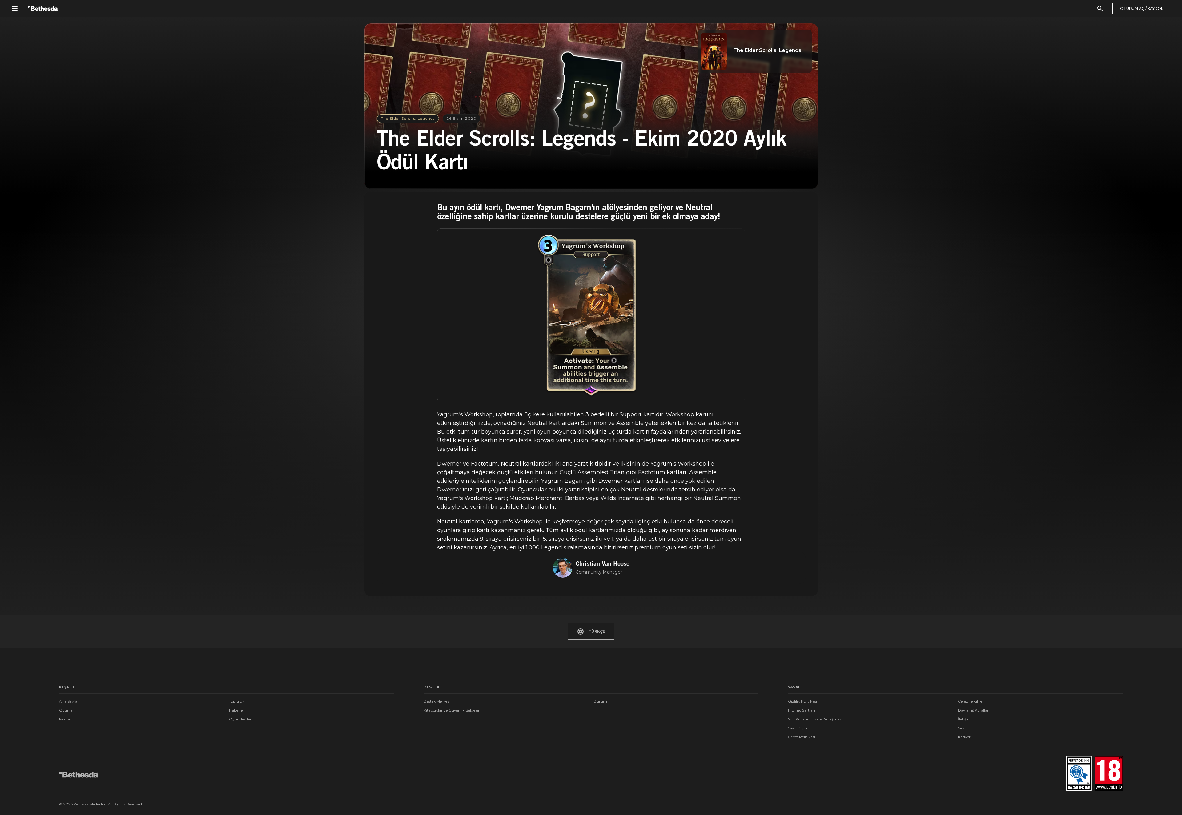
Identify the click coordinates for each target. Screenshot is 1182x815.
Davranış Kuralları (974, 710)
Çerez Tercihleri (971, 701)
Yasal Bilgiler (799, 728)
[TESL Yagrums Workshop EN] (591, 315)
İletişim (964, 719)
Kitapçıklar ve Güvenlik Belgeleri (452, 710)
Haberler (236, 710)
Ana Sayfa (68, 701)
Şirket (963, 728)
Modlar (65, 719)
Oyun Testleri (240, 719)
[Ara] (1100, 8)
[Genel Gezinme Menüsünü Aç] (14, 8)
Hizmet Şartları (801, 710)
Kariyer (964, 737)
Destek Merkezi (437, 701)
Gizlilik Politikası (802, 701)
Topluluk (236, 701)
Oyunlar (66, 710)
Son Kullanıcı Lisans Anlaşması (815, 719)
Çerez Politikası (801, 737)
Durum (600, 701)
